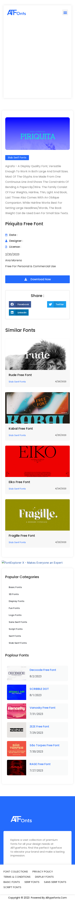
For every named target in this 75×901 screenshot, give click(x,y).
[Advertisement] (37, 58)
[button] (65, 12)
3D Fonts (14, 594)
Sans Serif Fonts (18, 622)
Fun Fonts (14, 608)
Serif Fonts (15, 636)
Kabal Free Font (21, 428)
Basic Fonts (15, 587)
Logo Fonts (15, 615)
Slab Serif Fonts (18, 643)
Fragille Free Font (22, 535)
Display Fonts (16, 601)
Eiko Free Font (19, 482)
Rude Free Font (20, 375)
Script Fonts (15, 629)
